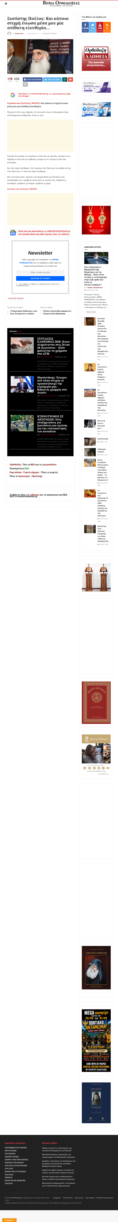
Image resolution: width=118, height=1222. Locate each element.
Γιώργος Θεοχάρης (46, 357)
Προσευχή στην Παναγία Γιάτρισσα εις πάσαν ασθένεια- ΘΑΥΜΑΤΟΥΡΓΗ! (104, 533)
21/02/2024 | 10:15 (33, 33)
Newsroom (19, 33)
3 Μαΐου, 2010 (103, 442)
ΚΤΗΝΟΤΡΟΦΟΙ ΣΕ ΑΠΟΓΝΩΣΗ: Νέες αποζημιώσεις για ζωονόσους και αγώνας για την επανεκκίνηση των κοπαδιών (52, 423)
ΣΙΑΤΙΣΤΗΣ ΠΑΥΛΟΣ (15, 298)
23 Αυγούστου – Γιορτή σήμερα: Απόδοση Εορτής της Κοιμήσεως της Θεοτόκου (102, 400)
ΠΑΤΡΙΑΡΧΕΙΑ (10, 1154)
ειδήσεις (35, 495)
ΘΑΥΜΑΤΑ (8, 1177)
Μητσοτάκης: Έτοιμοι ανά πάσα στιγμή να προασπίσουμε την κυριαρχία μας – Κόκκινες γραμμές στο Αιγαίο (52, 385)
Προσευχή (37, 476)
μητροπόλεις (50, 464)
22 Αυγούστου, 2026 (91, 290)
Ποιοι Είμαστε (68, 1198)
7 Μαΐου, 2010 (103, 455)
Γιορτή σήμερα (31, 472)
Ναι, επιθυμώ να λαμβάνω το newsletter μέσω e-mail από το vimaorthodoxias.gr (38, 284)
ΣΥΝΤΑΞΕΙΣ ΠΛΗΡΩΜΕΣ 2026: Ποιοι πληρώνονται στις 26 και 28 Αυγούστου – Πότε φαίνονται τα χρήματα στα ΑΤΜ (53, 346)
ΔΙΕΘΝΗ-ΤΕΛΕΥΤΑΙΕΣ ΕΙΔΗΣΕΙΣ (16, 1160)
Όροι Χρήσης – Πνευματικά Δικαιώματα (99, 1198)
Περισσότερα (91, 312)
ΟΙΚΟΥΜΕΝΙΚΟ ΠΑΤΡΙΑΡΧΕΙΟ (16, 1148)
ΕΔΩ (27, 468)
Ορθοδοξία (15, 464)
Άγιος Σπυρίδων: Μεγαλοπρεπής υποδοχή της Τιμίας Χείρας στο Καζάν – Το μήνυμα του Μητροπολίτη (104, 470)
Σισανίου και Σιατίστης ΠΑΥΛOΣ (23, 103)
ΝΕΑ (33, 464)
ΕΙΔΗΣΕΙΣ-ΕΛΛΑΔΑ (50, 33)
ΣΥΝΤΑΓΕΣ (9, 1183)
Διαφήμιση (57, 1198)
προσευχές (24, 476)
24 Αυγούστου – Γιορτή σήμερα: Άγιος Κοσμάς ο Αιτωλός (102, 372)
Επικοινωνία (79, 1198)
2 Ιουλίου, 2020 (103, 544)
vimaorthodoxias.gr (16, 1198)
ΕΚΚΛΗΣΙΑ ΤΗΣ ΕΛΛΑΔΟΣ (14, 1163)
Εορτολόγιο (16, 472)
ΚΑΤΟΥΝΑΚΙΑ (103, 439)
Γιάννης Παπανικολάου (48, 396)
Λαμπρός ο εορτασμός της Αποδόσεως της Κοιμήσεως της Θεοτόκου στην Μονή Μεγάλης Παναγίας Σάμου (58, 1163)
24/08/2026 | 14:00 (63, 396)
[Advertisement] (40, 136)
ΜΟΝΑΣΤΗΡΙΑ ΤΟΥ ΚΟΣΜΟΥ (15, 1171)
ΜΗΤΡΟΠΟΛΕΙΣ (11, 1151)
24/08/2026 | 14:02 (60, 357)
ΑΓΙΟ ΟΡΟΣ (9, 1169)
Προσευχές (9, 1174)
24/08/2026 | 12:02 (63, 435)
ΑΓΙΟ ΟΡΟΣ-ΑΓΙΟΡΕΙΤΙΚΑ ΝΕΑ (16, 1166)
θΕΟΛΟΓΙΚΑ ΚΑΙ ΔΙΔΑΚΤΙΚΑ (15, 1180)
